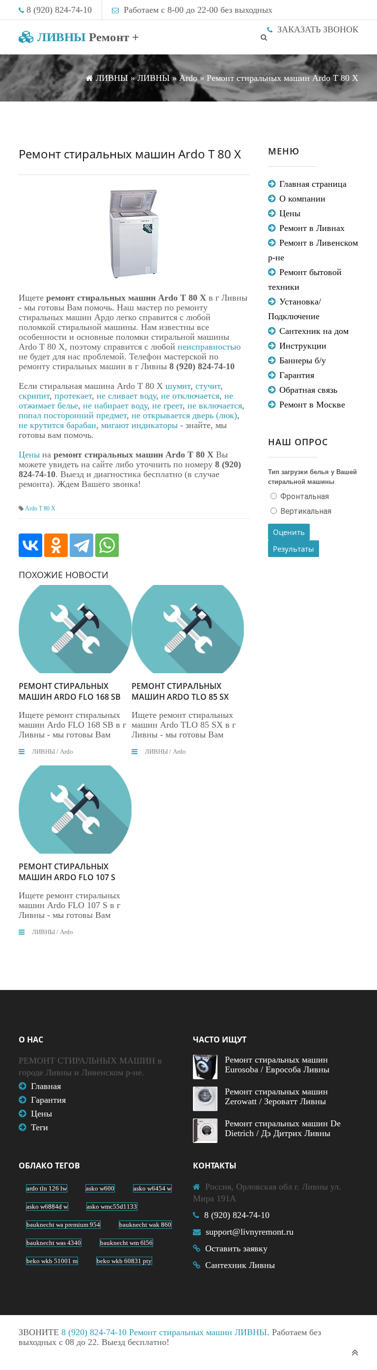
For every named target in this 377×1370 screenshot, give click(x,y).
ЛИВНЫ (86, 37)
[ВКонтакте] (30, 545)
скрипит (34, 396)
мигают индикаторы (139, 425)
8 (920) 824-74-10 (59, 10)
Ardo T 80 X (40, 508)
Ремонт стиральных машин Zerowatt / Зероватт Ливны (276, 1096)
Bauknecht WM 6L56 (126, 1242)
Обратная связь (308, 390)
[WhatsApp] (107, 545)
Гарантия (296, 375)
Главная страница (313, 184)
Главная (46, 1086)
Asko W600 (100, 1188)
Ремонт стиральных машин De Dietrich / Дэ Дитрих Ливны (283, 1128)
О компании (302, 198)
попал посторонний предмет (73, 415)
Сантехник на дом (314, 331)
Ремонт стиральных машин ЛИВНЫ (198, 1332)
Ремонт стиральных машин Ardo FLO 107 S (67, 872)
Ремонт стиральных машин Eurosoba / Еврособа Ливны (277, 1064)
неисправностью (209, 347)
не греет (167, 405)
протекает (73, 396)
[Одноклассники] (56, 545)
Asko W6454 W (152, 1188)
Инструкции (302, 346)
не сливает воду (126, 396)
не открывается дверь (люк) (184, 415)
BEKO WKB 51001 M (52, 1261)
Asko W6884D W (47, 1206)
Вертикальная (304, 511)
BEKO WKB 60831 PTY (124, 1261)
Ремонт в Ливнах (312, 228)
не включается (215, 405)
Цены (29, 454)
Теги (39, 1127)
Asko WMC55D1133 (112, 1206)
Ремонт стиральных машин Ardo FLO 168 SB (70, 691)
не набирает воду (115, 405)
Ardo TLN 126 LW (47, 1188)
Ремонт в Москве (312, 404)
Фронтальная (303, 496)
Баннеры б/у (302, 360)
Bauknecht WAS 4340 (54, 1242)
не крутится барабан (57, 425)
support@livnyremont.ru (250, 1232)
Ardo (66, 751)
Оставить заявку (236, 1248)
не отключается (190, 396)
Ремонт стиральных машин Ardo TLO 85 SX (180, 691)
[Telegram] (81, 545)
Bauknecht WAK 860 (145, 1224)
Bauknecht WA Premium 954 (63, 1224)
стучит (207, 386)
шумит (177, 386)
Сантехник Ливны (240, 1265)
